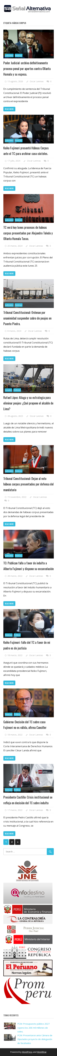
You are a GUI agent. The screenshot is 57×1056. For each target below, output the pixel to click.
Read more (9, 108)
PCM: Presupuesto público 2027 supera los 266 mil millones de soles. (33, 1027)
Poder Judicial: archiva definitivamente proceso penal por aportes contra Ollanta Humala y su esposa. (27, 68)
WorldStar (41, 1052)
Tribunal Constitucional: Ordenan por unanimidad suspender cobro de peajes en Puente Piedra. (27, 318)
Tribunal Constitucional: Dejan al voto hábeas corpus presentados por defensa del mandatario (28, 484)
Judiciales (9, 55)
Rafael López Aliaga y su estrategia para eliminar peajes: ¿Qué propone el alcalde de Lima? (28, 403)
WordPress (27, 1052)
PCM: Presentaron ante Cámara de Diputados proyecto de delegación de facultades (34, 1039)
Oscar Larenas (37, 81)
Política (17, 635)
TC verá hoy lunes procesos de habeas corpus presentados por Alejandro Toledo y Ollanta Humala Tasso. (28, 233)
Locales (8, 390)
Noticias (18, 55)
